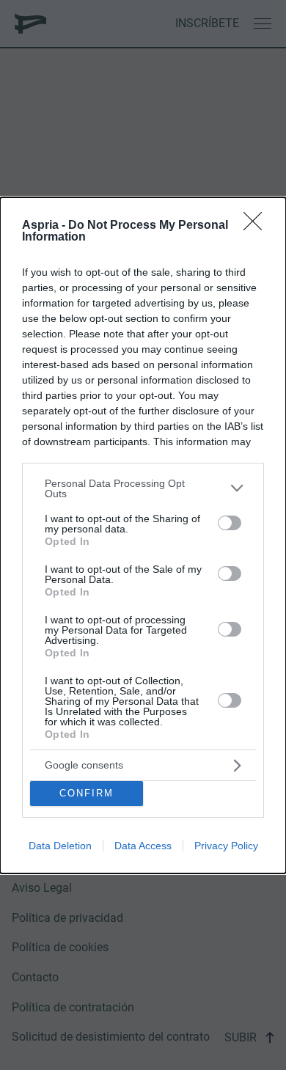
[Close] (257, 226)
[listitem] (143, 488)
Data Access (143, 845)
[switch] (229, 523)
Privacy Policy (226, 845)
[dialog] (143, 535)
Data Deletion (60, 845)
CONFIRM (86, 793)
